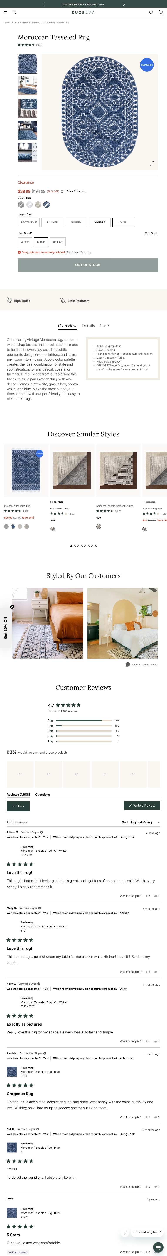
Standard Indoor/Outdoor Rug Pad (115, 505)
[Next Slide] (156, 774)
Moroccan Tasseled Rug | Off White (44, 852)
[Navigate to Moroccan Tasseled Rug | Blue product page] (26, 470)
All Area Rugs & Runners (27, 22)
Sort (125, 822)
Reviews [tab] (18, 795)
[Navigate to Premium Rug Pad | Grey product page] (72, 470)
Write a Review (146, 806)
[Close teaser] (12, 607)
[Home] (83, 12)
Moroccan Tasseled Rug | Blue (40, 1074)
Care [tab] (104, 325)
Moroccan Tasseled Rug (57, 22)
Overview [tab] (67, 325)
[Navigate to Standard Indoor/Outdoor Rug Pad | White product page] (118, 470)
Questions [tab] (42, 795)
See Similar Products (78, 252)
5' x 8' (41, 241)
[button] (30, 45)
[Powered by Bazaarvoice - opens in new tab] (142, 665)
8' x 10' (57, 241)
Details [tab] (88, 325)
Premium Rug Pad (60, 508)
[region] (83, 774)
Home (6, 22)
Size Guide (151, 233)
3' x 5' (25, 241)
